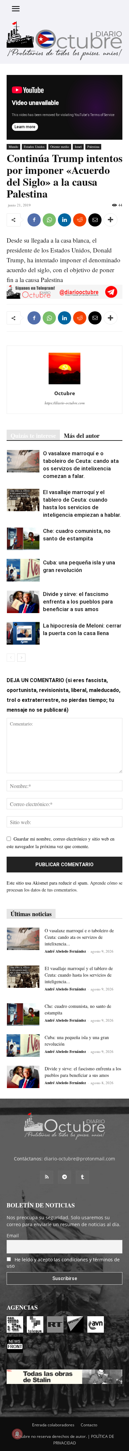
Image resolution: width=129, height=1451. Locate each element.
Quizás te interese (33, 435)
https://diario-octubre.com (65, 402)
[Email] (95, 219)
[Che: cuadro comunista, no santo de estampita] (23, 538)
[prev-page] (11, 658)
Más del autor (82, 435)
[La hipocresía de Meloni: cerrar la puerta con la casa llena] (23, 633)
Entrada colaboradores (53, 1425)
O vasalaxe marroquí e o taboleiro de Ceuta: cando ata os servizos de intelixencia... (79, 937)
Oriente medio (59, 146)
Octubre (64, 393)
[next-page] (21, 658)
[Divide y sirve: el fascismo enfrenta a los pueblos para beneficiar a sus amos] (23, 601)
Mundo (13, 146)
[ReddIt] (79, 219)
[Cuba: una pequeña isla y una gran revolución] (23, 570)
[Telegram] (64, 1177)
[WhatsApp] (49, 219)
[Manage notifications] (17, 1434)
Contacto (89, 1425)
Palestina (93, 146)
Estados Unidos (34, 146)
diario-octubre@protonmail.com (79, 1158)
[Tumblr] (82, 1177)
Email (13, 1235)
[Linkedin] (64, 219)
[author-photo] (64, 384)
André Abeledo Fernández (65, 951)
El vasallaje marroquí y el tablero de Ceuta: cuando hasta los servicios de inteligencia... (79, 975)
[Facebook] (34, 219)
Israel (78, 146)
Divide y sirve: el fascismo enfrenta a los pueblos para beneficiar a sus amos (78, 601)
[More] (110, 219)
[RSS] (46, 1177)
